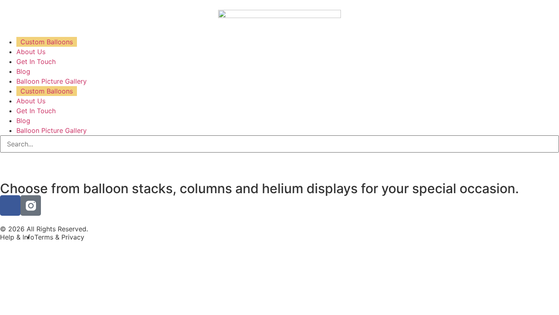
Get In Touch (36, 61)
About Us (30, 52)
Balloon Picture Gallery (51, 81)
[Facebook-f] (10, 205)
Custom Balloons (46, 42)
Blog (23, 71)
